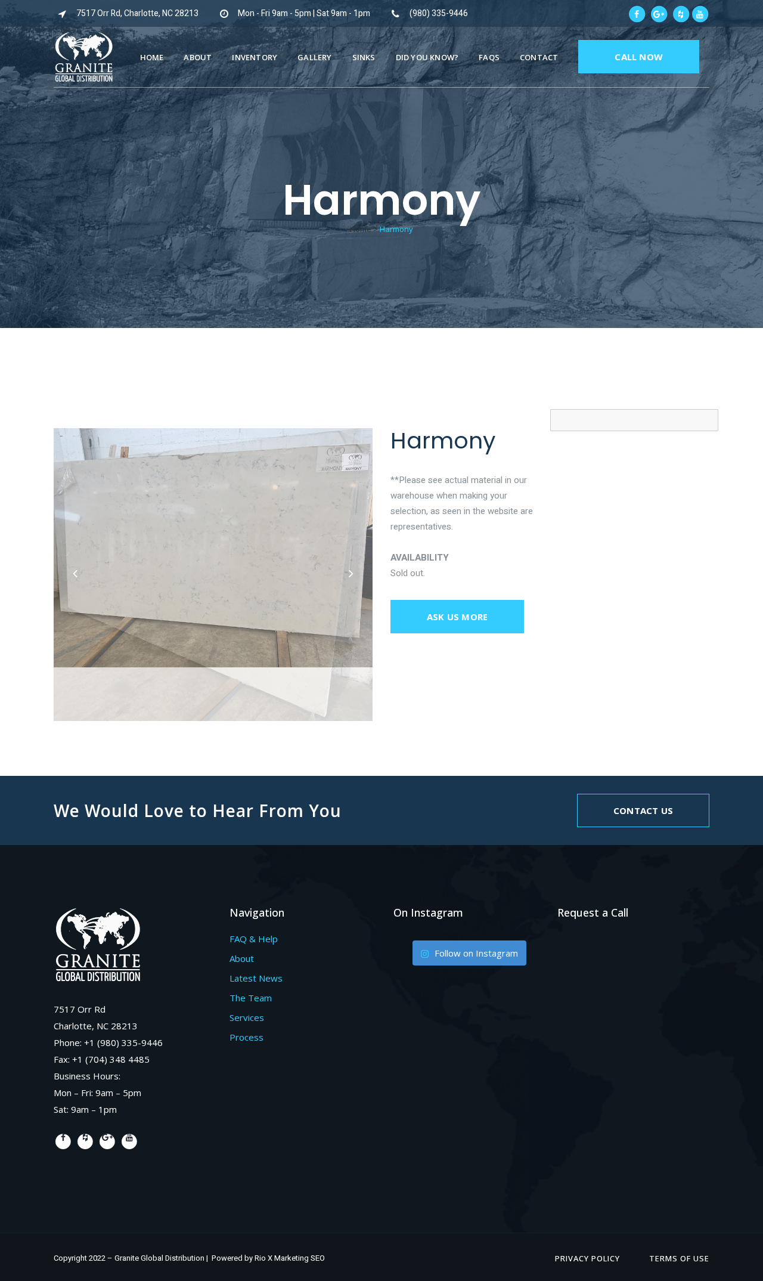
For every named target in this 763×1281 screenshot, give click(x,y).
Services (246, 1017)
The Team (250, 997)
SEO (318, 1258)
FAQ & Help (253, 938)
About (241, 958)
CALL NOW (639, 57)
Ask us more (457, 617)
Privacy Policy (587, 1258)
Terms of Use (679, 1258)
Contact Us (643, 810)
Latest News (256, 978)
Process (246, 1037)
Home (360, 229)
